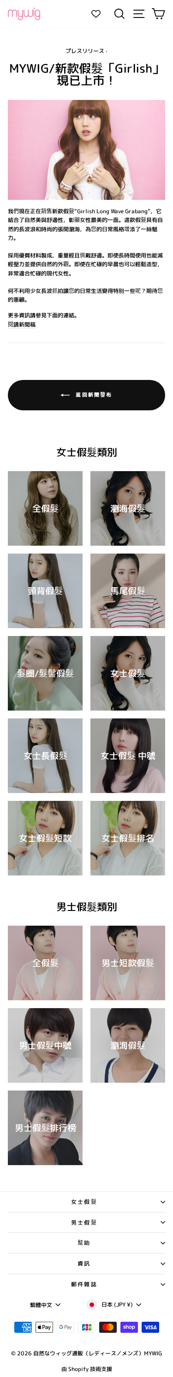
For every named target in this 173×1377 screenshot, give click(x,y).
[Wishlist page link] (100, 13)
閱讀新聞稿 (22, 324)
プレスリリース (85, 51)
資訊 (84, 1263)
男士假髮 (84, 1222)
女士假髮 (84, 1202)
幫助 (84, 1243)
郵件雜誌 (84, 1284)
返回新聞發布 (92, 394)
